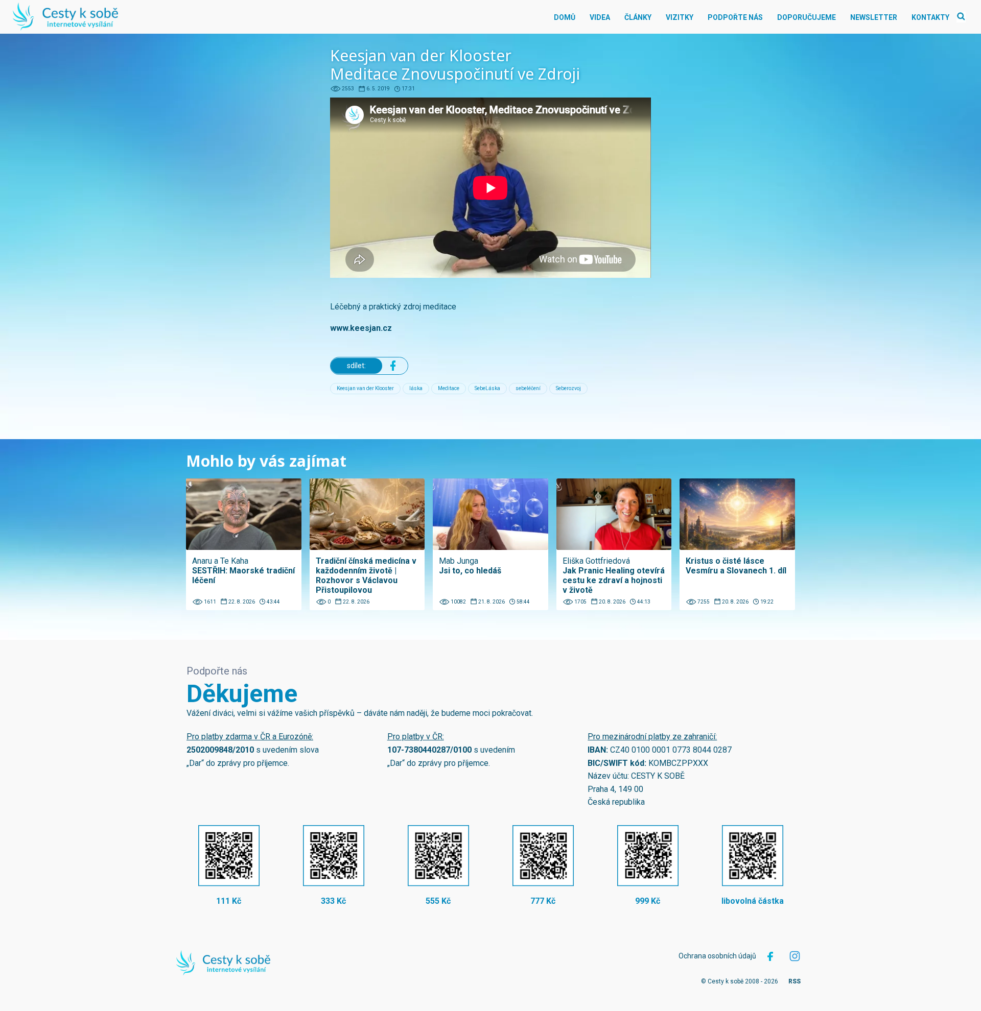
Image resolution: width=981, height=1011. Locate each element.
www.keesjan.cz (361, 328)
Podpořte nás (735, 17)
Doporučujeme (806, 17)
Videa (600, 17)
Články (637, 17)
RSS (794, 981)
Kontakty (930, 17)
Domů (564, 17)
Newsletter (873, 17)
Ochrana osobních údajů (717, 956)
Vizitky (679, 17)
